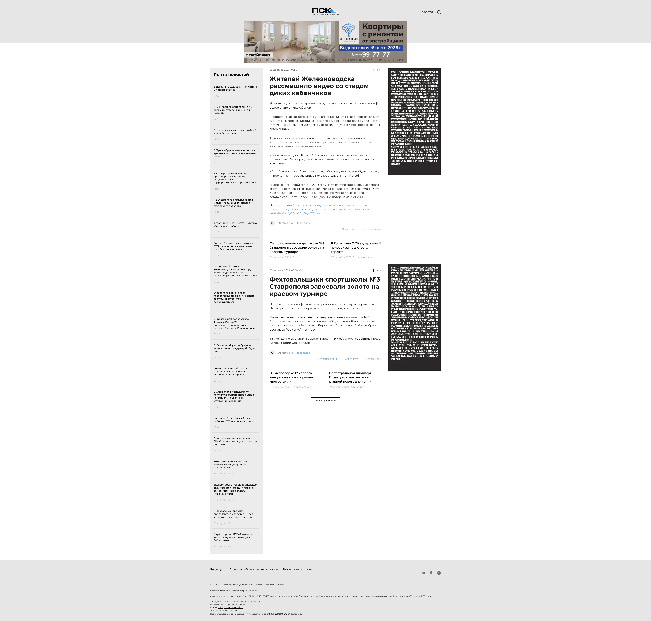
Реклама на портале (297, 569)
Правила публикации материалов (253, 569)
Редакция (217, 569)
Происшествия (362, 257)
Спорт (296, 257)
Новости (426, 12)
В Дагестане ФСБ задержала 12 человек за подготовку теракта (356, 247)
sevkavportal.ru (278, 613)
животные (349, 229)
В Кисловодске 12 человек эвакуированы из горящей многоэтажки (291, 377)
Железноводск (372, 229)
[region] (236, 316)
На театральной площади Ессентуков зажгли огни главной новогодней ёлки (350, 377)
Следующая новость (325, 400)
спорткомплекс (327, 358)
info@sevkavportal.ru (230, 607)
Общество (357, 387)
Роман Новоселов (298, 223)
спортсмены (373, 358)
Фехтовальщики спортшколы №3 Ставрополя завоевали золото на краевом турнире (297, 247)
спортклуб (351, 358)
